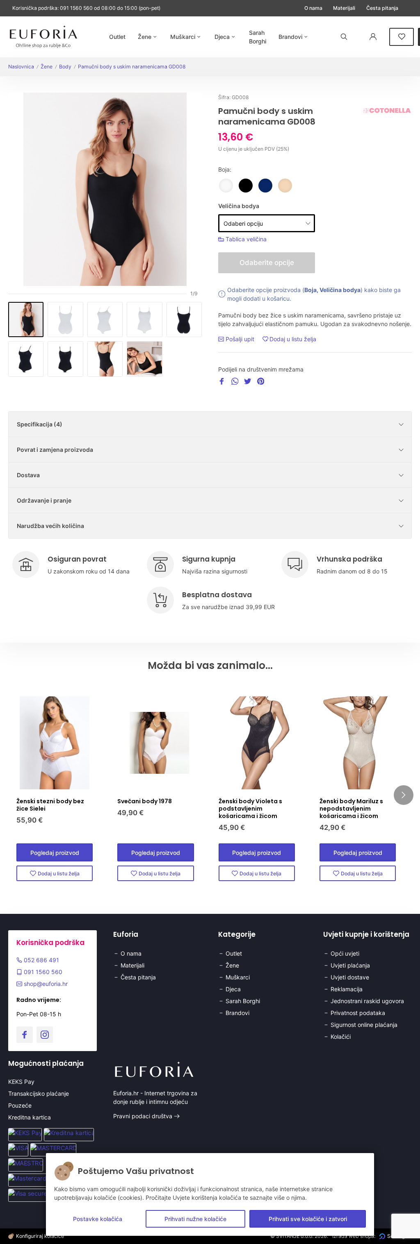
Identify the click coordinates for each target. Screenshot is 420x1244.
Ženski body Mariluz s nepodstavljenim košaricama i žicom (351, 808)
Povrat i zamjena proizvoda (55, 449)
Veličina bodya (238, 205)
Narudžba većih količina (50, 525)
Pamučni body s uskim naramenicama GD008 (132, 66)
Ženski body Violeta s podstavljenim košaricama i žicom (250, 808)
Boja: (224, 169)
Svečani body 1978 (144, 801)
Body (65, 66)
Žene (46, 66)
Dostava (28, 474)
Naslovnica (21, 66)
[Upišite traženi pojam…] (344, 36)
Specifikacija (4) (39, 424)
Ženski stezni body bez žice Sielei (50, 805)
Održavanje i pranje (44, 500)
